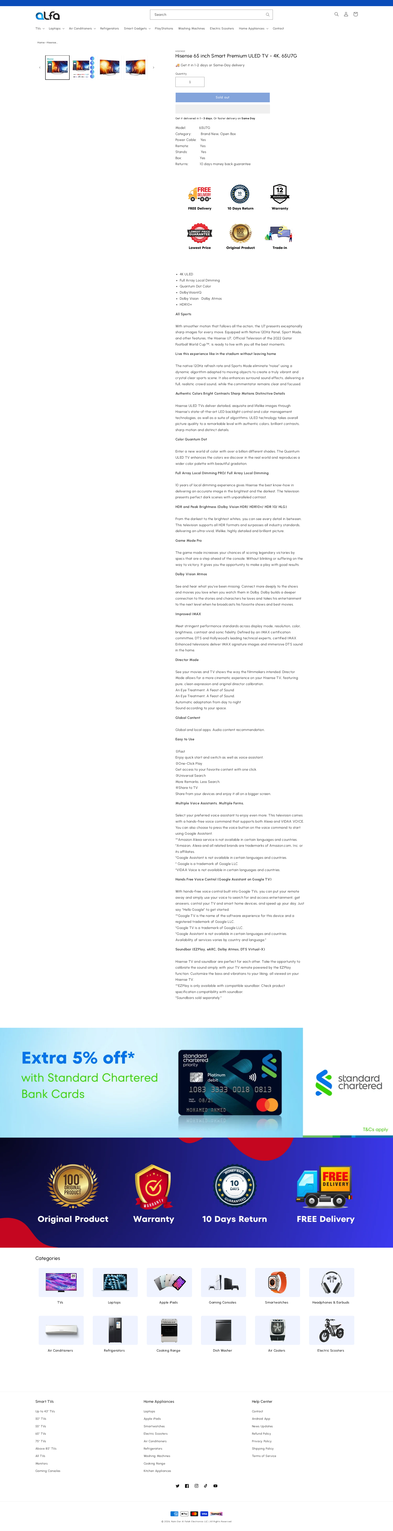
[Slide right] (153, 67)
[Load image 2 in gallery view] (83, 67)
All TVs (40, 1456)
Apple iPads (168, 1302)
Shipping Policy (263, 1448)
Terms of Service (264, 1456)
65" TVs (40, 1433)
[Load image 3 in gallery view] (110, 67)
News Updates (262, 1426)
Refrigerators (114, 1350)
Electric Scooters (330, 1350)
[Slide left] (39, 67)
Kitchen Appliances (157, 1471)
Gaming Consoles (222, 1302)
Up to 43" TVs (45, 1411)
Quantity (181, 73)
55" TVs (40, 1426)
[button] (222, 109)
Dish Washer (222, 1350)
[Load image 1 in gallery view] (57, 67)
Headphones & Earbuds (330, 1302)
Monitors (41, 1463)
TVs (60, 1302)
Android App (261, 1419)
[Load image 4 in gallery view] (136, 67)
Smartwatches (276, 1302)
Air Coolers (276, 1350)
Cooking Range (168, 1350)
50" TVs (40, 1419)
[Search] (268, 14)
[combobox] (211, 14)
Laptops (114, 1302)
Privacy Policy (262, 1441)
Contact (257, 1411)
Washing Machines (157, 1456)
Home (41, 42)
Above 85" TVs (45, 1448)
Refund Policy (261, 1433)
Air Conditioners (60, 1350)
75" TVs (40, 1441)
